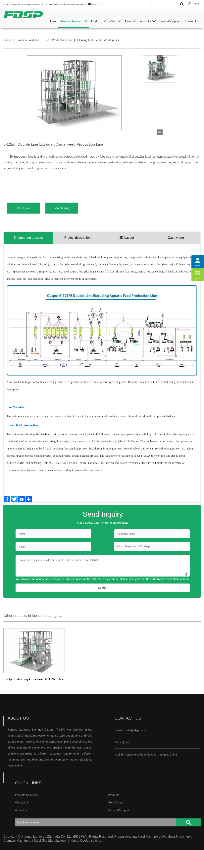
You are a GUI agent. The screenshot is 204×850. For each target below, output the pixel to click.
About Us (146, 21)
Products (97, 21)
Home (52, 21)
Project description (77, 237)
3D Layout (126, 237)
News (129, 21)
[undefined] (82, 92)
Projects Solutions (72, 21)
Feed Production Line (58, 40)
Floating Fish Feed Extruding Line (98, 40)
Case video (176, 237)
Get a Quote (96, 4)
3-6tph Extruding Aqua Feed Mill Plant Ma (34, 679)
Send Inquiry (62, 208)
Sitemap (73, 840)
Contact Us (192, 21)
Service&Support (170, 21)
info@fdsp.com (135, 730)
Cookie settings (91, 840)
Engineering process (28, 237)
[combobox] (119, 546)
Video (114, 21)
